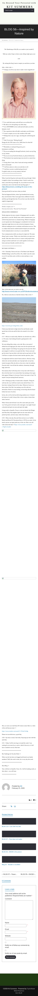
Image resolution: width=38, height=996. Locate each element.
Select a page (9, 10)
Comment (8, 899)
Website (8, 936)
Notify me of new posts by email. (16, 953)
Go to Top (18, 993)
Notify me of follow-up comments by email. (17, 946)
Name (7, 922)
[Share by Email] (15, 806)
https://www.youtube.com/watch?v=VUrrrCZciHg (15, 731)
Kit (21, 786)
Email (7, 929)
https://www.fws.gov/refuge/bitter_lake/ (12, 325)
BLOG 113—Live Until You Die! (11, 826)
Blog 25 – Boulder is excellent (11, 864)
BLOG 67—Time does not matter (12, 839)
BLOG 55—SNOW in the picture (12, 852)
